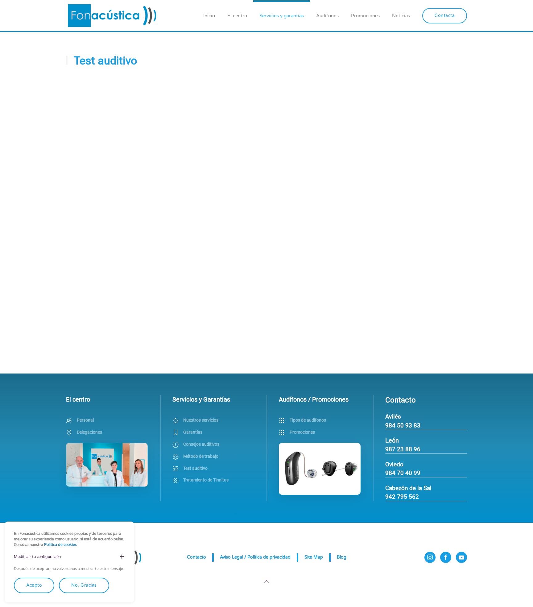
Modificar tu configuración (37, 557)
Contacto (196, 557)
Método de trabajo (200, 456)
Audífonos (327, 16)
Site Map (313, 557)
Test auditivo (195, 468)
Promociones (365, 16)
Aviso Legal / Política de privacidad (255, 557)
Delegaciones (89, 432)
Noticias (401, 16)
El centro (237, 16)
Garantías (192, 432)
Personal (85, 420)
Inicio (209, 16)
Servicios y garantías (281, 16)
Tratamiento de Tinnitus (206, 479)
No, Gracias (84, 585)
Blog (341, 557)
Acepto (34, 585)
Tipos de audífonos (308, 420)
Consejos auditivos (201, 444)
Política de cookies (60, 545)
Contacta (445, 15)
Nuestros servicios (200, 420)
